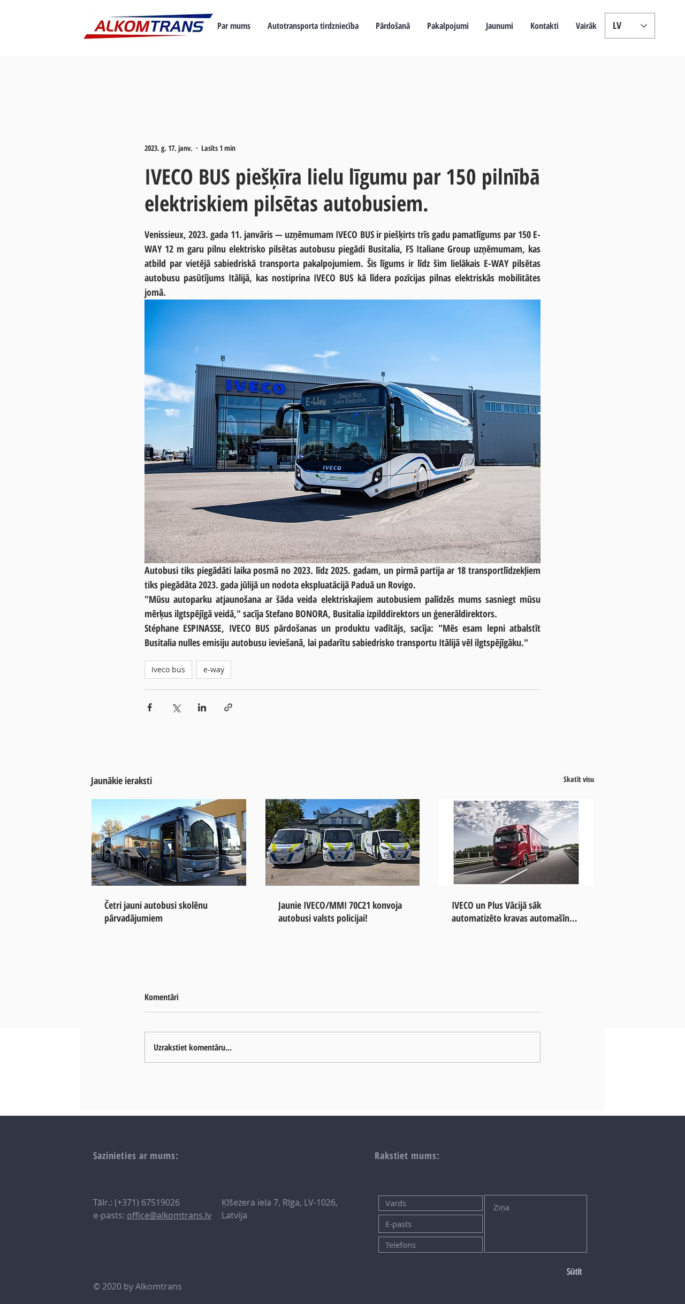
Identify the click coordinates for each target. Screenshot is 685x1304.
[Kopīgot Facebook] (149, 707)
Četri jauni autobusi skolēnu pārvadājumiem (156, 911)
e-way (213, 669)
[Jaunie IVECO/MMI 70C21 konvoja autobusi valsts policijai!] (342, 842)
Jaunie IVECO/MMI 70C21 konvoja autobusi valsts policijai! (340, 911)
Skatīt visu (579, 779)
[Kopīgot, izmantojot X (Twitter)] (176, 707)
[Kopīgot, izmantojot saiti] (228, 707)
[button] (313, 25)
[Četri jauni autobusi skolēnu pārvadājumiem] (169, 842)
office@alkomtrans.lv (169, 1215)
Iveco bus (168, 669)
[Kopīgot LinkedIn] (202, 707)
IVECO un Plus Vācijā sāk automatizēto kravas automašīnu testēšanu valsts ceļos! (513, 911)
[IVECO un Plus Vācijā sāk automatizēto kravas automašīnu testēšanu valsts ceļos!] (516, 842)
